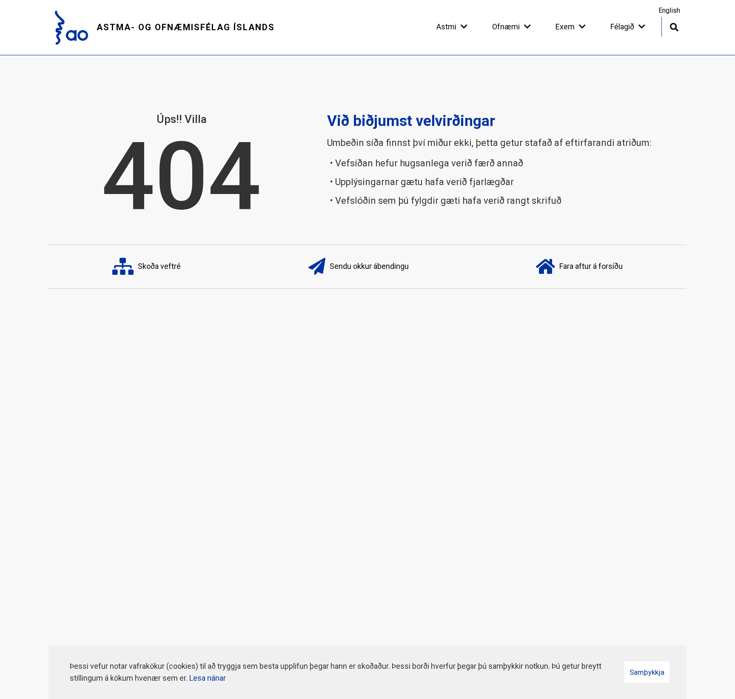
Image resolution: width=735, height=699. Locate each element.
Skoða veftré (159, 265)
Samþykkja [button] (647, 672)
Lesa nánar (207, 677)
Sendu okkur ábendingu (369, 265)
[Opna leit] (674, 26)
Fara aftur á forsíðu (591, 265)
